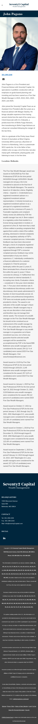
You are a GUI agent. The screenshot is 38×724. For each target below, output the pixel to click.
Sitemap (4, 706)
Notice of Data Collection (21, 706)
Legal (30, 706)
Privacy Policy (10, 706)
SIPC (32, 651)
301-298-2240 (7, 75)
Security (27, 710)
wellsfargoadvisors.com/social (20, 699)
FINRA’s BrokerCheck (7, 717)
